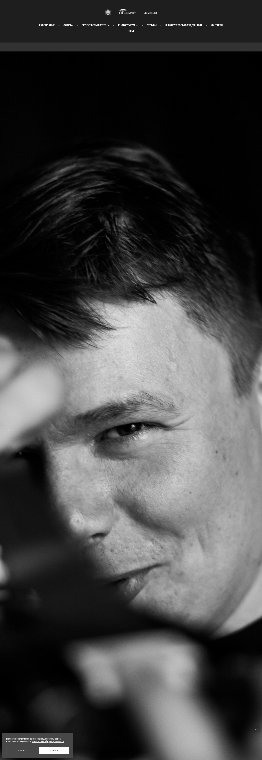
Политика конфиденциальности (48, 741)
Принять (54, 750)
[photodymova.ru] (131, 12)
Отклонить (21, 750)
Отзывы (151, 25)
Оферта (68, 25)
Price (131, 30)
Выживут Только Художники (183, 25)
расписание (47, 25)
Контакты (217, 25)
